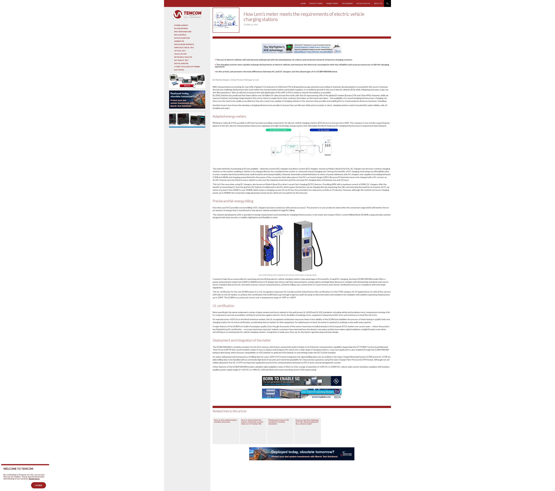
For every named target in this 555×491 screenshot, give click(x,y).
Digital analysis (181, 63)
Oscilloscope (180, 54)
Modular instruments (184, 44)
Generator (179, 41)
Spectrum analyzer (182, 32)
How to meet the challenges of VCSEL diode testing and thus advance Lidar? (307, 422)
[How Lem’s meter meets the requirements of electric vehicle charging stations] (226, 20)
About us (378, 3)
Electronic (179, 70)
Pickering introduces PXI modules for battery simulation (278, 422)
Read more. (34, 478)
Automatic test (181, 60)
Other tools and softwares (187, 67)
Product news (316, 3)
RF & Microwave (181, 28)
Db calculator (363, 3)
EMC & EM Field (180, 35)
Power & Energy (181, 25)
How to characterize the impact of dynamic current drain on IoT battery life (252, 422)
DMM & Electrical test (184, 47)
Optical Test (180, 51)
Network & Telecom (183, 57)
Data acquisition (182, 38)
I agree (38, 485)
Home (303, 3)
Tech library (347, 3)
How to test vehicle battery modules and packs (225, 421)
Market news (332, 3)
